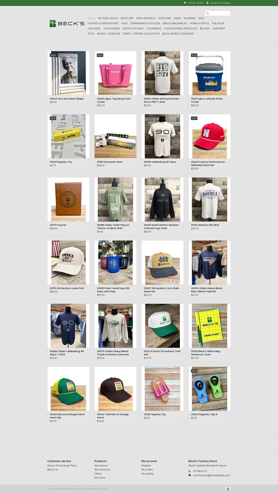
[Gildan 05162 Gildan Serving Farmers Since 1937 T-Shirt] (162, 73)
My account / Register (220, 3)
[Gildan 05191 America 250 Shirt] (210, 199)
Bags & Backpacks (175, 23)
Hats (124, 23)
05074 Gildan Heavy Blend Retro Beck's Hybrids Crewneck (206, 290)
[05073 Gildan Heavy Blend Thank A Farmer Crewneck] (115, 326)
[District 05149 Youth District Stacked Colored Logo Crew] (162, 199)
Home (91, 18)
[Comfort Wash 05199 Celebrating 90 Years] (162, 136)
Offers (97, 473)
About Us (52, 469)
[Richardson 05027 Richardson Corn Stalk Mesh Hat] (162, 262)
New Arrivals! (146, 18)
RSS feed (99, 477)
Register (146, 465)
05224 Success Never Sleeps (67, 98)
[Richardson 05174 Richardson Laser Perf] (68, 262)
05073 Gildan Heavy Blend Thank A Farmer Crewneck (113, 353)
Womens (189, 18)
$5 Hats (205, 28)
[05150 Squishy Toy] (162, 389)
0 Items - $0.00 (195, 3)
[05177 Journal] (68, 199)
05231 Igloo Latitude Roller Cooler (207, 100)
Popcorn (164, 18)
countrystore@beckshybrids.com (211, 475)
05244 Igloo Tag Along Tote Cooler (113, 100)
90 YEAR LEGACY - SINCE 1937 (116, 18)
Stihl (91, 33)
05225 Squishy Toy (61, 161)
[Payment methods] (227, 488)
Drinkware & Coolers (145, 23)
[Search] (207, 13)
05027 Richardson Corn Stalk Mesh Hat (161, 290)
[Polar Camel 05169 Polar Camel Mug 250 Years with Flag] (115, 262)
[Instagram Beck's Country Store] (147, 446)
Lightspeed (103, 489)
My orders (147, 469)
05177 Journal (58, 225)
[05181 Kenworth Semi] (115, 136)
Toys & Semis (111, 28)
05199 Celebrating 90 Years (160, 161)
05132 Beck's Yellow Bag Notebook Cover (205, 353)
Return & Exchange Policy (62, 465)
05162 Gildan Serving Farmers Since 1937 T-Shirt (161, 100)
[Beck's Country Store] (67, 23)
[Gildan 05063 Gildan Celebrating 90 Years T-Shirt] (68, 326)
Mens (177, 18)
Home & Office (199, 23)
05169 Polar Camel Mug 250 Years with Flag (113, 290)
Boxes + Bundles (108, 33)
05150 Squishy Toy (155, 414)
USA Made (94, 28)
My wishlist (147, 473)
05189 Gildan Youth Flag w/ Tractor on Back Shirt (113, 227)
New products (102, 469)
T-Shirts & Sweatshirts (103, 23)
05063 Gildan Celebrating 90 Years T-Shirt (67, 353)
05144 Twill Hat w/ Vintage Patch (113, 416)
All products (101, 465)
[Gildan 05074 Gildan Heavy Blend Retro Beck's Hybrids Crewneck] (210, 262)
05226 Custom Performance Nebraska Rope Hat (208, 163)
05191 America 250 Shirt (205, 225)
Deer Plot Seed (133, 28)
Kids (201, 18)
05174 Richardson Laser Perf (67, 288)
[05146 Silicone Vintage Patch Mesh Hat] (68, 389)
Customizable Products (180, 28)
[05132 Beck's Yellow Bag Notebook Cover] (210, 326)
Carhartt (218, 28)
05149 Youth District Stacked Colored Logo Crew (161, 227)
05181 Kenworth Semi (109, 161)
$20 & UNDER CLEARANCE (178, 33)
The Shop (218, 23)
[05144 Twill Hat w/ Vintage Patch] (115, 389)
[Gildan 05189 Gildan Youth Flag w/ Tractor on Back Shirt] (115, 199)
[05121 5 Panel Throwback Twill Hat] (162, 326)
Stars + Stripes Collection (141, 33)
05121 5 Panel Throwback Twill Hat (162, 353)
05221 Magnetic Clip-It (204, 414)
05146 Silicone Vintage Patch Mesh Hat (67, 416)
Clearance (154, 28)
